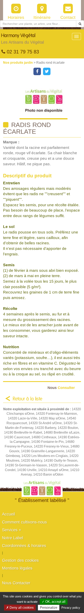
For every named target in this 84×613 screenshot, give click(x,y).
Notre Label (12, 538)
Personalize (48, 607)
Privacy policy (70, 607)
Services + (11, 530)
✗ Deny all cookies (20, 607)
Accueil (8, 514)
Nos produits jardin (18, 62)
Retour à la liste (27, 399)
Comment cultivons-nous (24, 522)
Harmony (22, 38)
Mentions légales (17, 568)
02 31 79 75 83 (22, 51)
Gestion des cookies (20, 560)
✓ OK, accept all (53, 601)
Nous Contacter (16, 583)
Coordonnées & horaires (24, 545)
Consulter (61, 387)
